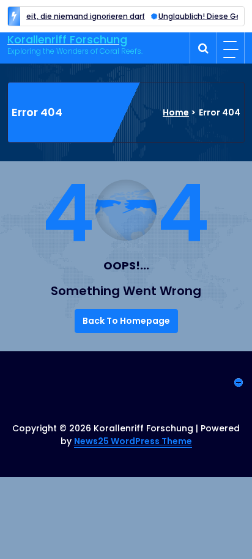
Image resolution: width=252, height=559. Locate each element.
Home (176, 112)
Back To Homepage (126, 321)
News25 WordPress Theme (133, 441)
